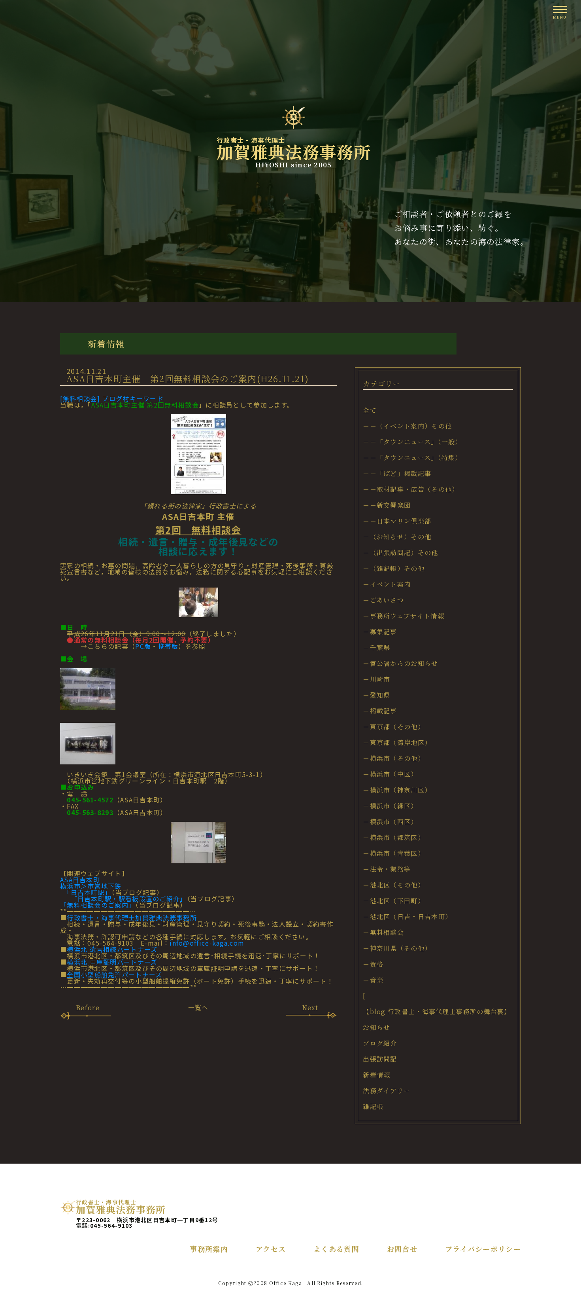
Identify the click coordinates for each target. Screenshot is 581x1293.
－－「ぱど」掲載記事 (397, 473)
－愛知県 (376, 695)
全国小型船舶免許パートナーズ (114, 974)
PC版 (143, 646)
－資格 (373, 964)
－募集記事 (380, 631)
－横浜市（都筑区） (393, 837)
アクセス (271, 1249)
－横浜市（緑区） (390, 805)
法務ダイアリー (386, 1090)
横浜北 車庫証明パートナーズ (112, 962)
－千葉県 (376, 647)
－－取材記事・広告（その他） (410, 489)
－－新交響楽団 (387, 505)
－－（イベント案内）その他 (407, 425)
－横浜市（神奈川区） (397, 789)
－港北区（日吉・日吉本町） (407, 916)
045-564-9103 (111, 1225)
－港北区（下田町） (393, 900)
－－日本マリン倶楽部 (397, 520)
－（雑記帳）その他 (393, 568)
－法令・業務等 (387, 869)
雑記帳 (373, 1106)
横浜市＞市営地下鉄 (91, 886)
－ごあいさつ (383, 600)
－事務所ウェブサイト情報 (403, 615)
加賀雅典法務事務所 (294, 152)
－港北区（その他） (393, 884)
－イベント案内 (387, 584)
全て (370, 410)
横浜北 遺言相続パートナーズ (112, 949)
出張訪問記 (380, 1059)
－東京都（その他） (393, 726)
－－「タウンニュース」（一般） (412, 441)
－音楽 (373, 979)
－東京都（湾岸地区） (397, 742)
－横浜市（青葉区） (393, 853)
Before (88, 1007)
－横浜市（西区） (390, 821)
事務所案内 (209, 1249)
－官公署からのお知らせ (400, 663)
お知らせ (376, 1027)
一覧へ (198, 1007)
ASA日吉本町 (80, 879)
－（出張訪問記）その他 (400, 552)
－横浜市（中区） (390, 774)
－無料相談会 (383, 932)
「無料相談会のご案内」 (97, 905)
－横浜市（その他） (393, 758)
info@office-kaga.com (207, 943)
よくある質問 (336, 1249)
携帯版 (168, 646)
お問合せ (402, 1249)
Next (310, 1007)
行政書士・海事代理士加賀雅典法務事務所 (132, 917)
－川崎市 (376, 679)
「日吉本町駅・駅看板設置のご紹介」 (123, 898)
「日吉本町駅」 (85, 892)
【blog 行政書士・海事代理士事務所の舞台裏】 (437, 1011)
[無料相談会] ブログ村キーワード (112, 398)
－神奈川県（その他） (397, 948)
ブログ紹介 (380, 1043)
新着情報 (376, 1074)
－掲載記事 (380, 710)
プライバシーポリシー (483, 1249)
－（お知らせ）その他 (397, 536)
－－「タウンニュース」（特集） (412, 457)
